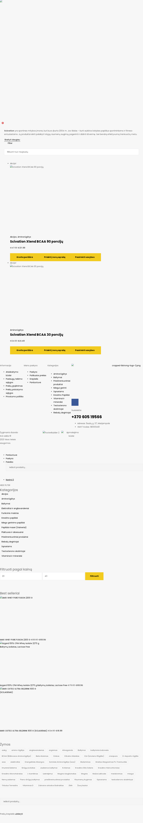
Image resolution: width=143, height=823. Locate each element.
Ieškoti (139, 467)
